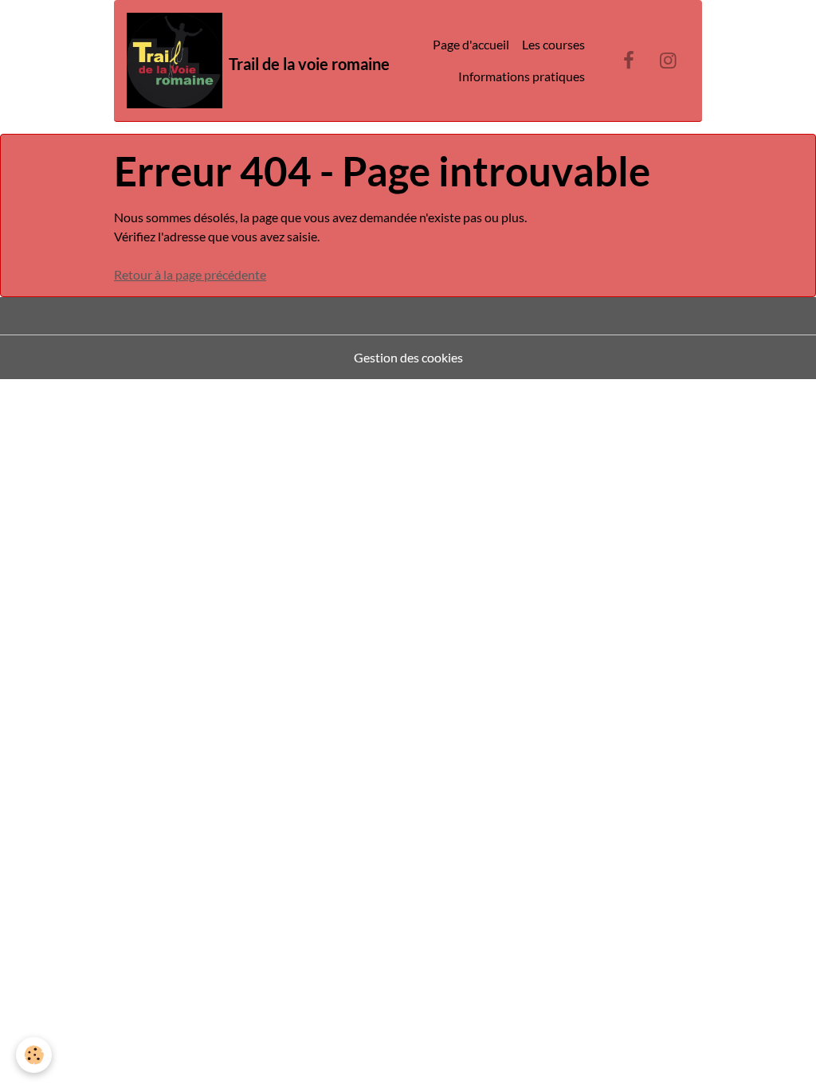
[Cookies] (34, 1055)
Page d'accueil (471, 44)
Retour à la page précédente (190, 274)
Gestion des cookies (408, 357)
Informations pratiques (521, 76)
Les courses (553, 44)
